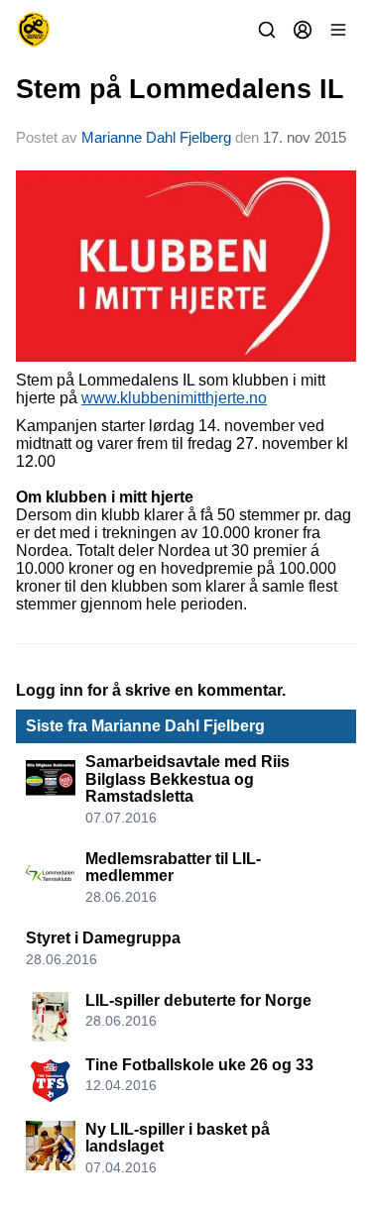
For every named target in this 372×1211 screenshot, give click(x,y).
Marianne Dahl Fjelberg (156, 137)
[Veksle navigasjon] (338, 30)
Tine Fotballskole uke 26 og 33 (199, 1064)
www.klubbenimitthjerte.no (174, 397)
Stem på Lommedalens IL (180, 89)
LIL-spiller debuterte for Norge (198, 1000)
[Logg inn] (302, 30)
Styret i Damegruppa (103, 938)
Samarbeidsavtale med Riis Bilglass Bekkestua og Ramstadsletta (187, 779)
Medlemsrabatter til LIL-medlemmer (173, 867)
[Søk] (267, 30)
